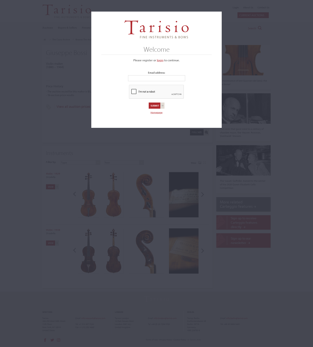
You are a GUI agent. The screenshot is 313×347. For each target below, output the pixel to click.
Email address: (156, 72)
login (160, 60)
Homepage (156, 112)
